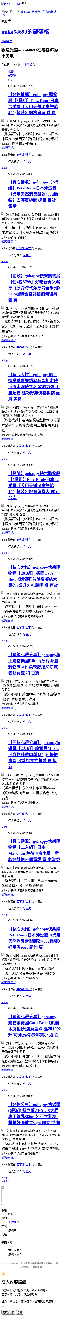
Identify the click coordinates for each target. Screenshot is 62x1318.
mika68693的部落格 (25, 32)
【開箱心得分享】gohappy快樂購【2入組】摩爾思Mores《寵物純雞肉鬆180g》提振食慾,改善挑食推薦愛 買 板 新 (34, 754)
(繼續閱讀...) (8, 147)
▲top (4, 167)
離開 (20, 1312)
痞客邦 (20, 154)
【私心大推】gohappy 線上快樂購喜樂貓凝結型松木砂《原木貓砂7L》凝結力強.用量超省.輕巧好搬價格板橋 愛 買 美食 (34, 386)
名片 (11, 79)
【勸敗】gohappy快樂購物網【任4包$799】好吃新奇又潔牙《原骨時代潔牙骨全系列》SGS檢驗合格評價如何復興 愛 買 (34, 288)
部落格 (12, 75)
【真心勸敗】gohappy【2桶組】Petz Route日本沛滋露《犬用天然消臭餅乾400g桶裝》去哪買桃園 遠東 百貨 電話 (33, 194)
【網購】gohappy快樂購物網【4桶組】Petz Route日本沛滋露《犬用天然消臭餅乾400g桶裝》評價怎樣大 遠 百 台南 (34, 485)
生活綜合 (29, 64)
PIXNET (16, 1263)
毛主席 (27, 161)
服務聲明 (37, 1267)
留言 (28, 154)
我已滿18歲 (8, 1312)
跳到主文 (6, 41)
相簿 (11, 71)
